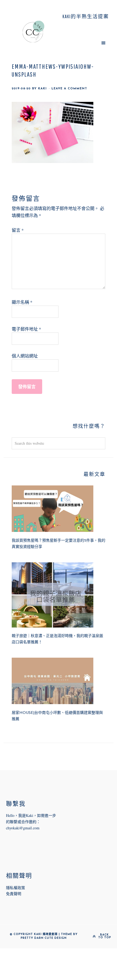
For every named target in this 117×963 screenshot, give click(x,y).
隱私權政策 (15, 887)
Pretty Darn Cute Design (44, 938)
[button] (84, 42)
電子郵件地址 (26, 329)
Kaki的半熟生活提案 (33, 31)
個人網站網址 (25, 356)
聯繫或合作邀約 (23, 821)
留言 (18, 230)
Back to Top (104, 936)
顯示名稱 (22, 302)
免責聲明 (13, 893)
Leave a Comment (69, 88)
